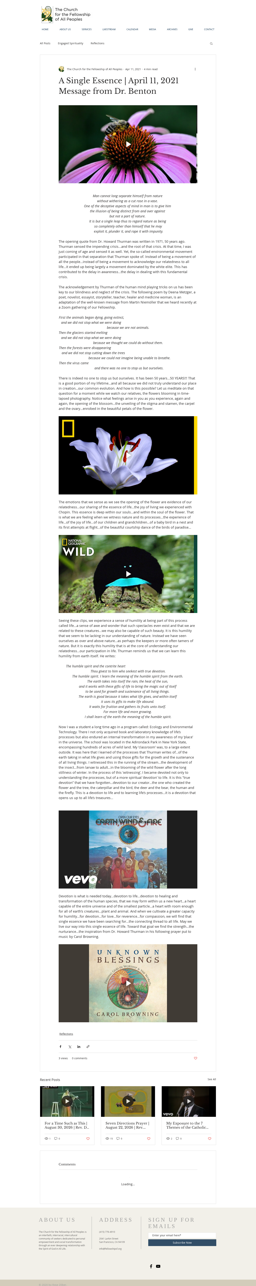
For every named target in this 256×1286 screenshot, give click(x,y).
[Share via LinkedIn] (79, 1046)
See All (212, 1079)
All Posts (45, 43)
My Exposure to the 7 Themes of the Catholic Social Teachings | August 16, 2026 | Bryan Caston (187, 1125)
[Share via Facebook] (60, 1046)
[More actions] (195, 69)
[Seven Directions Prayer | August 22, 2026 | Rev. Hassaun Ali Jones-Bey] (128, 1101)
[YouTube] (158, 1262)
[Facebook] (151, 1262)
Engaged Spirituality (70, 43)
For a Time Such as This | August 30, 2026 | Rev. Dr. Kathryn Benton (67, 1125)
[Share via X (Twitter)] (69, 1046)
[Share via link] (88, 1046)
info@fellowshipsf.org (110, 1245)
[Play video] (128, 144)
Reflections (97, 43)
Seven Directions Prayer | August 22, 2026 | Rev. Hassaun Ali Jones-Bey (127, 1125)
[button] (211, 43)
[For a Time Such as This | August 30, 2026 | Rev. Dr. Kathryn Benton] (67, 1101)
